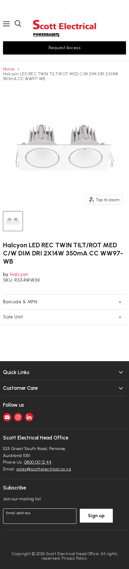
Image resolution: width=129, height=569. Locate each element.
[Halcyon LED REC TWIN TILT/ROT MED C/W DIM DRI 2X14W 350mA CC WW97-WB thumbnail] (12, 221)
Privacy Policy (74, 558)
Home (9, 69)
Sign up (96, 515)
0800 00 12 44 (37, 462)
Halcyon (19, 274)
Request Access (65, 47)
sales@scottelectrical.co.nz (43, 469)
